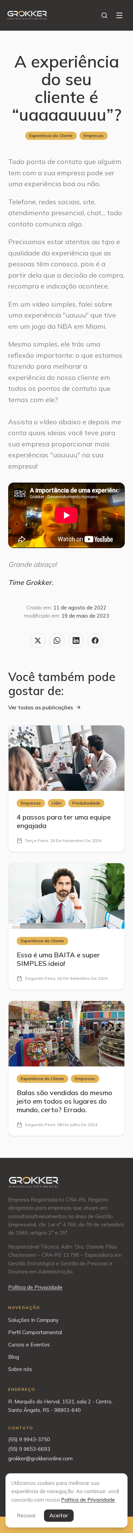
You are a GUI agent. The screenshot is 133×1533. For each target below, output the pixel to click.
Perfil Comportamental (35, 1332)
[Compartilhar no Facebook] (95, 640)
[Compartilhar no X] (37, 640)
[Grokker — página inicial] (27, 15)
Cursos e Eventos (29, 1344)
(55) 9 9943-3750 (29, 1439)
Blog (13, 1357)
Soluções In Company (33, 1320)
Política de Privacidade (35, 1287)
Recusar (26, 1515)
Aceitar (58, 1515)
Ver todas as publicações (40, 707)
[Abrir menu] (119, 15)
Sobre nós (20, 1369)
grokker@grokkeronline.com (40, 1458)
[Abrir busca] (104, 15)
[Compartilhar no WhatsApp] (56, 640)
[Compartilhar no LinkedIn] (76, 640)
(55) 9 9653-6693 (29, 1449)
